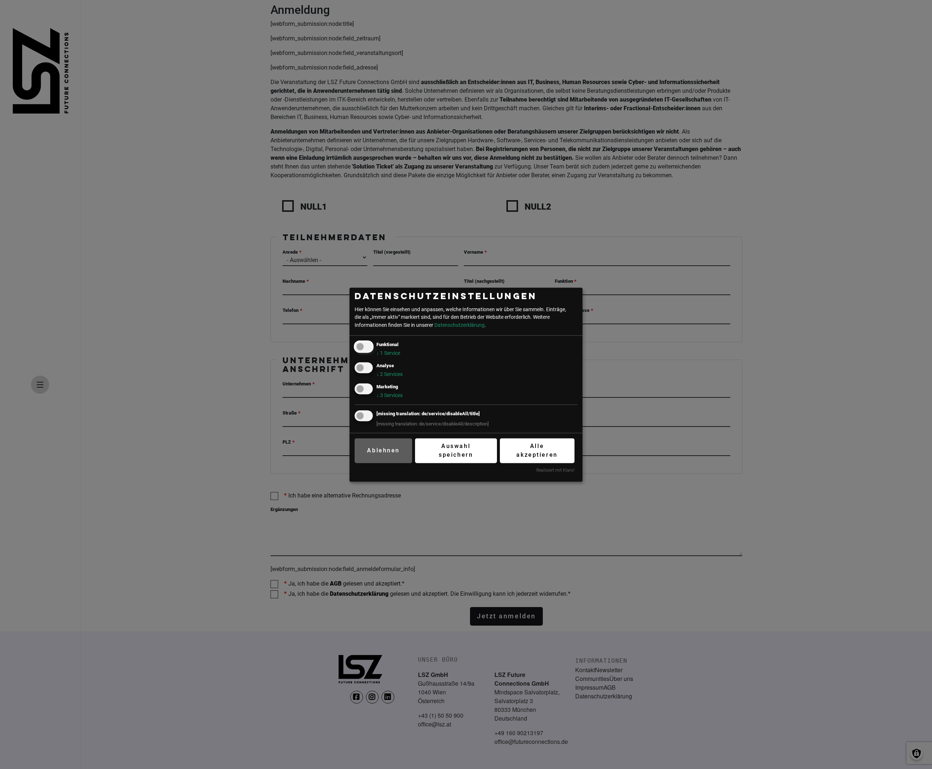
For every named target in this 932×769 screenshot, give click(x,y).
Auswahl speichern (456, 451)
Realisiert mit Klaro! (555, 470)
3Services (389, 395)
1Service (388, 353)
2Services (389, 374)
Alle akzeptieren (536, 451)
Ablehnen (383, 450)
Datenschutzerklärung (459, 325)
